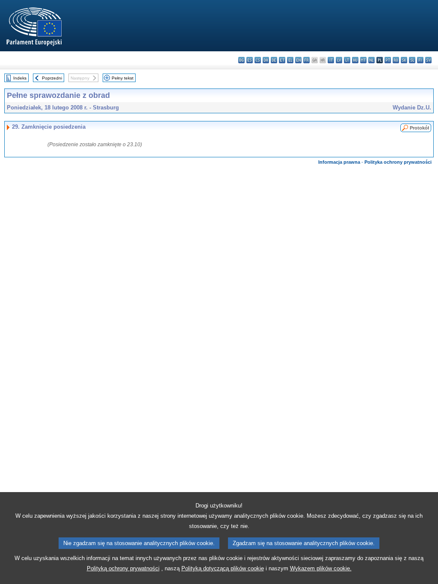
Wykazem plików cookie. (321, 568)
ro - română (396, 60)
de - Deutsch (274, 60)
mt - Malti (363, 60)
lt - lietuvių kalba (347, 60)
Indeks (20, 78)
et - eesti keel (282, 60)
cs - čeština (258, 60)
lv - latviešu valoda (339, 60)
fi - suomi (420, 60)
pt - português (388, 60)
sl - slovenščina (412, 60)
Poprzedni (52, 78)
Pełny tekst (122, 78)
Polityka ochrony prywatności (398, 162)
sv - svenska (428, 60)
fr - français (306, 60)
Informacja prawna (339, 162)
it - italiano (331, 60)
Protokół (419, 127)
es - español (249, 60)
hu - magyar (355, 60)
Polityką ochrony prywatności (123, 568)
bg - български (241, 60)
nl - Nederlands (371, 60)
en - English (298, 60)
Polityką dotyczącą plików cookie (222, 568)
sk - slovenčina (404, 60)
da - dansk (266, 60)
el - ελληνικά (290, 60)
